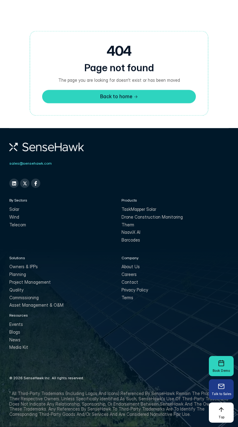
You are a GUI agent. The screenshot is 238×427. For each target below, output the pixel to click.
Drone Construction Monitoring (152, 217)
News (14, 339)
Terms (127, 297)
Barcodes (130, 239)
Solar (14, 209)
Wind (14, 217)
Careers (129, 274)
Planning (17, 274)
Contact (129, 282)
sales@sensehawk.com (30, 163)
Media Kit (18, 347)
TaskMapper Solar (138, 209)
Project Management (30, 282)
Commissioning (24, 297)
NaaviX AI (130, 232)
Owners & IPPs (23, 266)
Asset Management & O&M (36, 305)
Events (16, 324)
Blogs (14, 332)
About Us (130, 266)
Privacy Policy (134, 289)
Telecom (17, 224)
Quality (16, 289)
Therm (127, 224)
